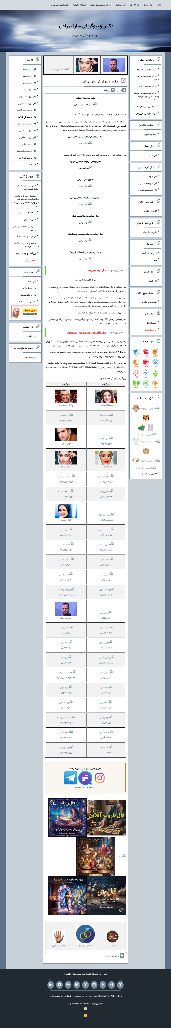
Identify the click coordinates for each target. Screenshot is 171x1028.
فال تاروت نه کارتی (27, 130)
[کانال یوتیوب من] (59, 985)
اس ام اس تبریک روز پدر (146, 69)
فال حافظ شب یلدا (28, 294)
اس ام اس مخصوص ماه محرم (148, 77)
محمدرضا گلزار (106, 519)
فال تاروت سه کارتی (27, 103)
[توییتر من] (76, 985)
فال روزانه (120, 4)
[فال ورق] (67, 896)
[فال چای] (106, 896)
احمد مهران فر (66, 617)
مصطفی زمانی (106, 496)
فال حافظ (148, 4)
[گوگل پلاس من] (68, 985)
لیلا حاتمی (106, 692)
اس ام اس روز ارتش (148, 86)
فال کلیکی (152, 280)
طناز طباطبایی (106, 632)
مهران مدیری (66, 534)
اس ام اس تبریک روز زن (146, 113)
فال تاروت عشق (29, 144)
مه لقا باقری (106, 737)
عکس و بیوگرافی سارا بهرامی (86, 26)
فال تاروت (134, 4)
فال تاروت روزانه (28, 69)
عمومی (108, 956)
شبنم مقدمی (66, 737)
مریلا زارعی (106, 722)
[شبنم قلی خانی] (58, 70)
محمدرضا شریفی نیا (66, 677)
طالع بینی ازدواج (150, 232)
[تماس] (85, 985)
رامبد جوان (66, 692)
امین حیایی (66, 662)
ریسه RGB (152, 322)
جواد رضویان (66, 420)
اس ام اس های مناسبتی (101, 4)
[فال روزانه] (67, 818)
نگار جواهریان (66, 549)
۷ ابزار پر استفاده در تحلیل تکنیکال (26, 228)
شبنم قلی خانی (106, 481)
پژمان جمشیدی (66, 405)
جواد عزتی (106, 617)
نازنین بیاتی (106, 579)
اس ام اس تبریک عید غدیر (145, 106)
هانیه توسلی (65, 579)
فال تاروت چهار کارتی (26, 110)
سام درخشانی (66, 564)
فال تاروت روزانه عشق (26, 151)
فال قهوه (153, 176)
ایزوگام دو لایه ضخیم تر (26, 253)
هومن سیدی (106, 647)
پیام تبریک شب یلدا (27, 301)
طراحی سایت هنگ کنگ (26, 236)
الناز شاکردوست (66, 722)
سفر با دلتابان (30, 219)
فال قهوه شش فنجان (147, 190)
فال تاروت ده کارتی (27, 137)
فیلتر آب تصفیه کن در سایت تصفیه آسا (28, 187)
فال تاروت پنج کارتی (27, 116)
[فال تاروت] (106, 818)
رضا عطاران (66, 647)
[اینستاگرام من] (94, 985)
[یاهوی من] (120, 985)
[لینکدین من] (50, 985)
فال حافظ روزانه (29, 288)
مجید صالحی (66, 707)
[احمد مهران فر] (114, 65)
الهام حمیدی (106, 466)
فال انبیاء (153, 155)
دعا (155, 259)
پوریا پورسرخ (66, 752)
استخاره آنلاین (79, 4)
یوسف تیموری (106, 594)
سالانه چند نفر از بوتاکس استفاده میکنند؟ (26, 245)
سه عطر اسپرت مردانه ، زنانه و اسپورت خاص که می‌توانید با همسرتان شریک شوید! (26, 200)
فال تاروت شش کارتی (26, 123)
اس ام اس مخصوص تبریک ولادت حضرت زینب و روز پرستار (146, 96)
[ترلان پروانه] (87, 65)
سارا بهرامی (66, 632)
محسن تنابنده (106, 549)
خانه (159, 4)
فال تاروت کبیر (29, 75)
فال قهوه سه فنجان (148, 183)
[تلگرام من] (111, 985)
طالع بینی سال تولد (148, 473)
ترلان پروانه (66, 466)
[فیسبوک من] (103, 985)
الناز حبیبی (66, 519)
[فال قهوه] (120, 857)
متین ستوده (106, 443)
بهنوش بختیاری (106, 662)
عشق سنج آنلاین (149, 301)
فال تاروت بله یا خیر (27, 157)
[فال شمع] (95, 857)
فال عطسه (31, 336)
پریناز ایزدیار (106, 420)
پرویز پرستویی (106, 534)
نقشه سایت (73, 1003)
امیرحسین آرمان (66, 481)
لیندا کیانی (106, 707)
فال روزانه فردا (29, 357)
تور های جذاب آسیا (27, 212)
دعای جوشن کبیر (149, 253)
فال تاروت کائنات (28, 89)
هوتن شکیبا (66, 443)
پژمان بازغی (106, 677)
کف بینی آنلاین (150, 211)
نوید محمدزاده (66, 496)
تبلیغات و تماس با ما (59, 4)
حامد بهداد (106, 752)
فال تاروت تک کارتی (27, 96)
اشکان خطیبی (106, 564)
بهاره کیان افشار (66, 594)
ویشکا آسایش (106, 405)
